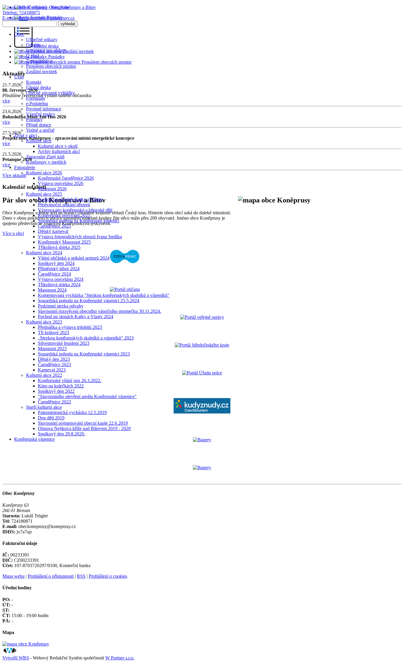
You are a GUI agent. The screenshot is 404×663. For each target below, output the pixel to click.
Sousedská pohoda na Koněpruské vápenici (78, 220)
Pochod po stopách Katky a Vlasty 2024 (75, 316)
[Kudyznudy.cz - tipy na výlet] (202, 411)
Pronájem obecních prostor (51, 66)
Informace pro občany (46, 50)
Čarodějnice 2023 (54, 364)
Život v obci (25, 135)
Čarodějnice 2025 (54, 225)
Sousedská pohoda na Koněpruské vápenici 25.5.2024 (88, 300)
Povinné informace (43, 108)
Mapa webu (13, 576)
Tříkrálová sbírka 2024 (59, 284)
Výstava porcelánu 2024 (60, 279)
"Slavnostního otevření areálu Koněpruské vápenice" (87, 396)
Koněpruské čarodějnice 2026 (66, 178)
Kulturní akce (38, 140)
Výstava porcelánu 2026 (60, 183)
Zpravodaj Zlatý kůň (45, 156)
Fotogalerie (24, 167)
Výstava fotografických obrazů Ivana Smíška (80, 236)
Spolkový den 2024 (56, 263)
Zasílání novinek (41, 71)
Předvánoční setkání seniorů (64, 204)
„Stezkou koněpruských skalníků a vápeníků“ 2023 (86, 337)
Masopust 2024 (52, 289)
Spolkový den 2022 (56, 391)
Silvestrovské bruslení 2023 (63, 343)
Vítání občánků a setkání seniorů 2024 (73, 257)
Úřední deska (38, 87)
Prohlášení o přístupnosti (51, 576)
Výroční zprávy (40, 114)
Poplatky (34, 119)
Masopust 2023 (52, 348)
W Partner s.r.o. (119, 657)
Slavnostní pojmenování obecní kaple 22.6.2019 (83, 423)
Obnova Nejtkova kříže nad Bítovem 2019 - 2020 (84, 428)
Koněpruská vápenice (34, 439)
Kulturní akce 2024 (44, 252)
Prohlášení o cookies (108, 576)
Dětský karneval (53, 231)
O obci (32, 55)
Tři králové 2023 (53, 332)
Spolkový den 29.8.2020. (61, 433)
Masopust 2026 (52, 188)
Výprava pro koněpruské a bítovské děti (75, 210)
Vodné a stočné (40, 130)
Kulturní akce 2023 (44, 321)
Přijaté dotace (38, 124)
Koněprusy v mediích (46, 162)
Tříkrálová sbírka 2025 (59, 247)
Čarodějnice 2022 (54, 401)
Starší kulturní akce (44, 407)
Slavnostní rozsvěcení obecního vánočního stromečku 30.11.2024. (99, 311)
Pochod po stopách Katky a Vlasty (70, 199)
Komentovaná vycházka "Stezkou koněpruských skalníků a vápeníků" (103, 295)
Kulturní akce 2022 (44, 375)
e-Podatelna (37, 103)
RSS (81, 576)
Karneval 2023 (52, 369)
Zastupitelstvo (39, 60)
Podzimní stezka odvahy (60, 305)
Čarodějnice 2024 (54, 273)
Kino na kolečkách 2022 (61, 385)
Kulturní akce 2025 (44, 194)
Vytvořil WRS (15, 657)
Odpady (33, 44)
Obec (19, 34)
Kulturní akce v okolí (57, 146)
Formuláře (35, 98)
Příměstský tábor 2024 (59, 268)
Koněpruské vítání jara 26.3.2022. (69, 380)
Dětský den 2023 (54, 359)
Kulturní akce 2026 (44, 172)
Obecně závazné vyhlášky (50, 92)
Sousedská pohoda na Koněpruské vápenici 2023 (84, 353)
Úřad (19, 76)
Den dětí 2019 (51, 417)
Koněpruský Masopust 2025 (64, 241)
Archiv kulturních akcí (59, 151)
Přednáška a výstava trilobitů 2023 (70, 327)
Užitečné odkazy (41, 39)
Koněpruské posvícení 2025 (64, 215)
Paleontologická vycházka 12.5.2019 (72, 412)
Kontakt (33, 82)
